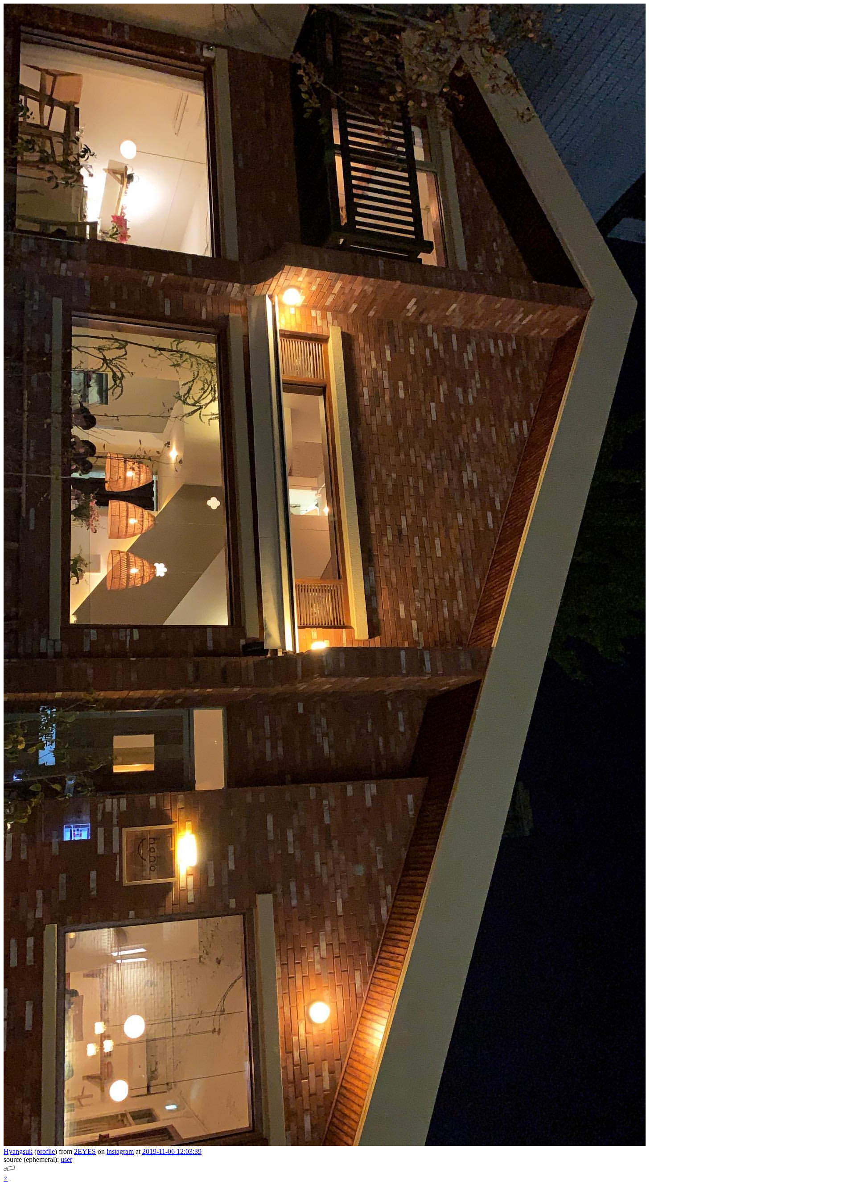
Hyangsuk (18, 1151)
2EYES (85, 1151)
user (66, 1159)
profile (46, 1151)
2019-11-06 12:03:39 (172, 1151)
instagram (120, 1151)
